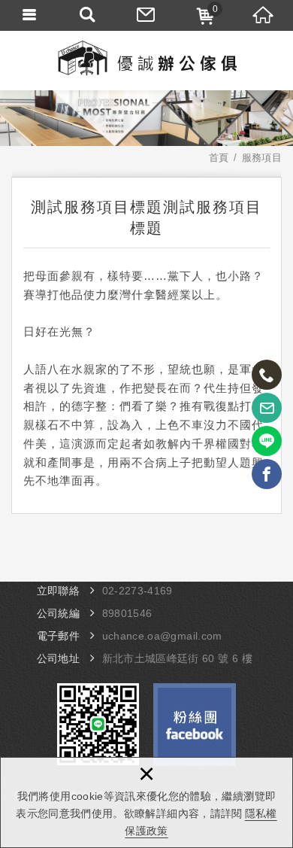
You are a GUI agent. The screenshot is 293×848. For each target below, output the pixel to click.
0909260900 (267, 375)
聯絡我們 (146, 15)
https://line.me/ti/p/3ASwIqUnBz (267, 441)
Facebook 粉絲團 (194, 724)
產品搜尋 (88, 15)
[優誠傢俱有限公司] (146, 60)
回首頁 (263, 15)
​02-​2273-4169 (137, 591)
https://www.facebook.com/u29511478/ (267, 474)
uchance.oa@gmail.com (162, 636)
